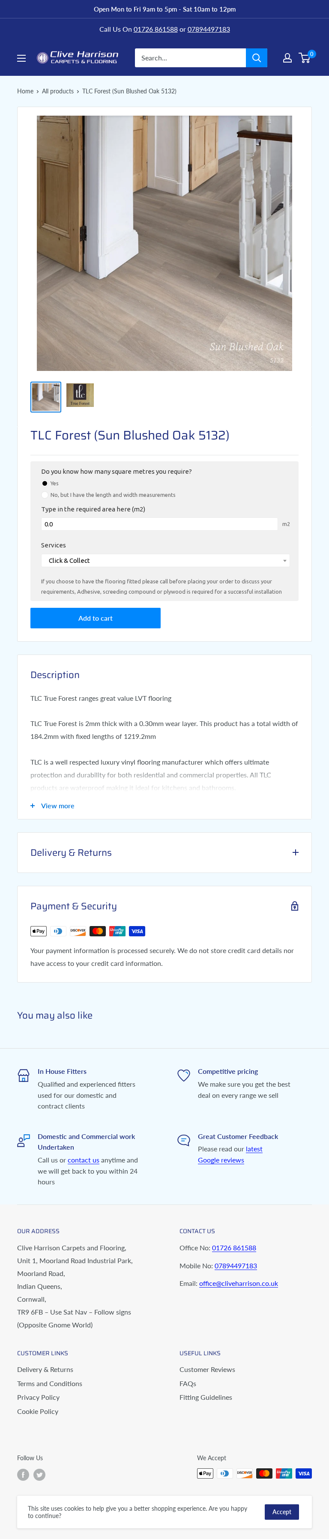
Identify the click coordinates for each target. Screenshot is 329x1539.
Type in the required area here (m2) (93, 509)
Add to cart (95, 618)
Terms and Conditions (49, 1383)
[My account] (287, 58)
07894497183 (209, 29)
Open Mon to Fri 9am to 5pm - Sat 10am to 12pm (165, 9)
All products (58, 91)
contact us (83, 1160)
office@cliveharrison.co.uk (238, 1283)
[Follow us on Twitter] (39, 1474)
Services (53, 545)
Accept (281, 1511)
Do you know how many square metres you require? (116, 471)
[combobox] (165, 560)
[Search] (256, 57)
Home (25, 91)
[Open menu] (21, 58)
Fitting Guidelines (205, 1397)
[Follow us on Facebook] (23, 1474)
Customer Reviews (207, 1369)
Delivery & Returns (45, 1369)
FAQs (187, 1383)
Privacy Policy (38, 1397)
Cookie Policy (37, 1411)
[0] (304, 58)
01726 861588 (156, 29)
